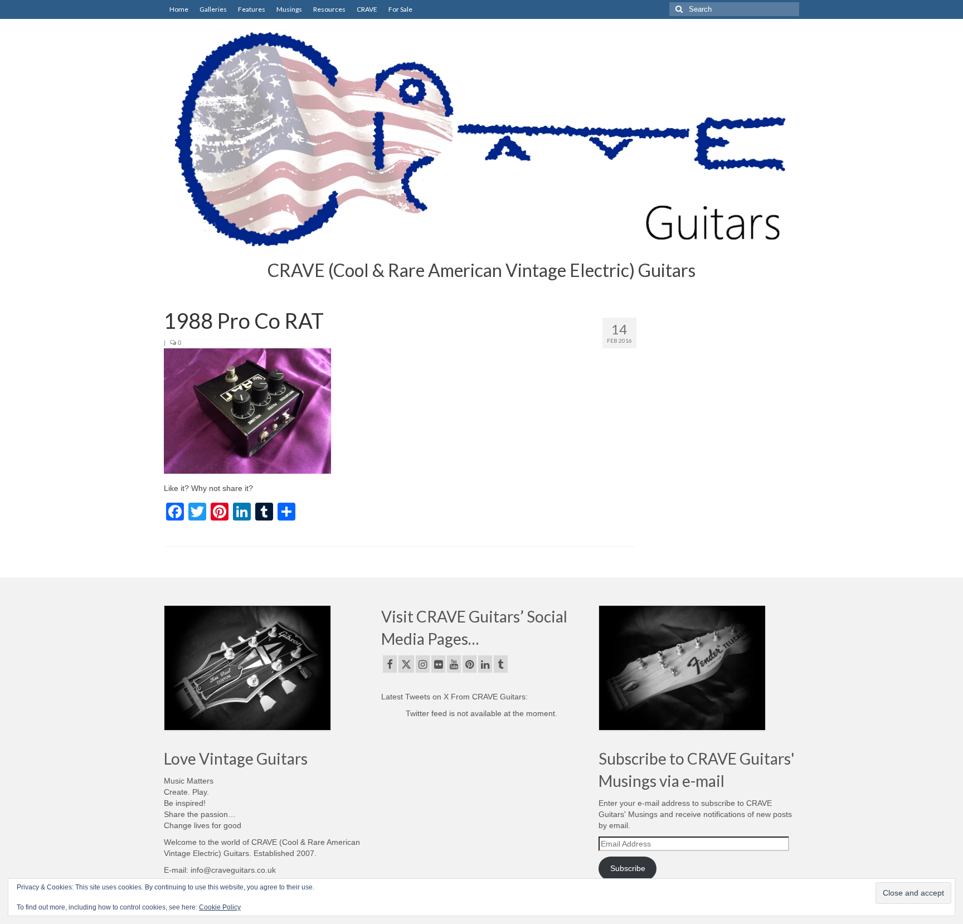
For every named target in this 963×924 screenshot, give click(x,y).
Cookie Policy (220, 907)
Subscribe (627, 868)
